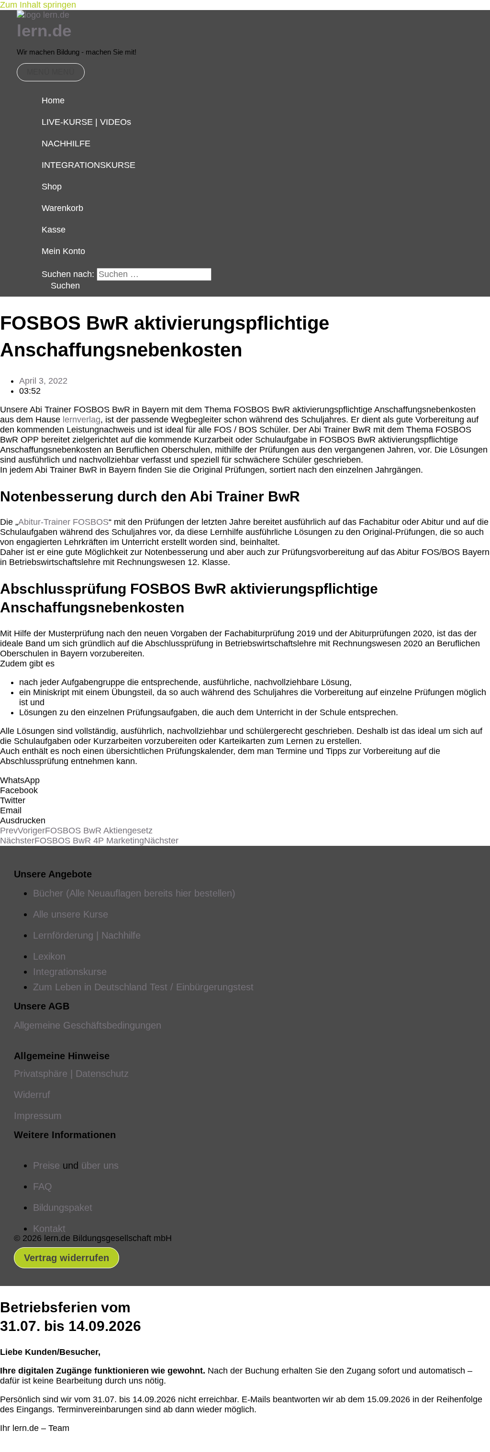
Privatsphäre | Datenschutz (71, 1073)
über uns (100, 1165)
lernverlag (81, 419)
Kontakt (49, 1228)
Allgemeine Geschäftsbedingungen (87, 1025)
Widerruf (32, 1094)
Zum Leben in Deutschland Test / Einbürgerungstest (143, 987)
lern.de (44, 30)
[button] (61, 285)
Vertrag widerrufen (66, 1257)
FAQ (42, 1186)
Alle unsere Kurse (70, 914)
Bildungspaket (62, 1207)
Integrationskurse (70, 971)
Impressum (38, 1115)
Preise (46, 1165)
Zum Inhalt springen (38, 5)
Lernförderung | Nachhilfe (87, 935)
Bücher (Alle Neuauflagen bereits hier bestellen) (134, 893)
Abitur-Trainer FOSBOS (63, 522)
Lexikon (49, 956)
